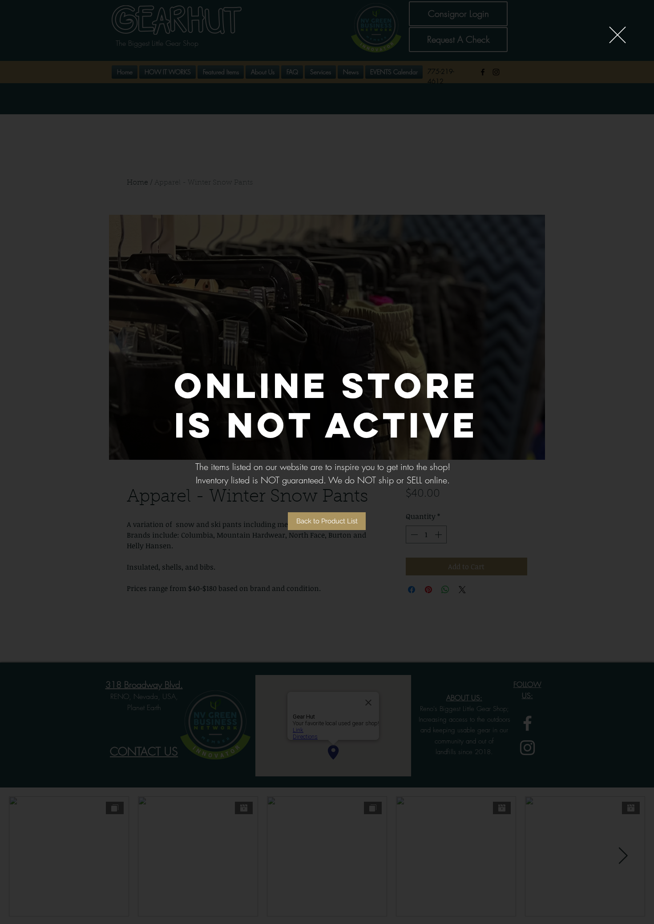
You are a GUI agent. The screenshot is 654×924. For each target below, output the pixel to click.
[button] (617, 35)
